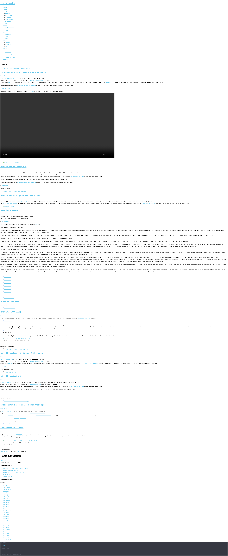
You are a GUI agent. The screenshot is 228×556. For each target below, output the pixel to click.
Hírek (6, 75)
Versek (7, 29)
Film (4, 32)
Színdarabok (8, 17)
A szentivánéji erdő (4, 451)
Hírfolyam (5, 59)
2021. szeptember (7, 510)
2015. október (6, 537)
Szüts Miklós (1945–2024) (12, 428)
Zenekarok (8, 21)
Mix (6, 46)
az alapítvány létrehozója (23, 85)
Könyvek (7, 13)
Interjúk (7, 36)
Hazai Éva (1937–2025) (10, 312)
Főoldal (5, 7)
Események (2, 75)
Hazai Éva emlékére (9, 210)
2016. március (6, 535)
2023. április (6, 502)
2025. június (6, 493)
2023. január (6, 504)
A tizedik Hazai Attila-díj (11, 376)
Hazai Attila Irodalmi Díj (7, 78)
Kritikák (7, 30)
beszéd (37, 224)
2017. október (6, 525)
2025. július (5, 491)
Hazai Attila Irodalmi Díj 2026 (13, 166)
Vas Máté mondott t (43, 415)
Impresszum (3, 545)
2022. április (6, 506)
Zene (4, 40)
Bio (6, 11)
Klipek (6, 38)
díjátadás (10, 363)
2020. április (6, 516)
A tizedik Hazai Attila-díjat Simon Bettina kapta (21, 353)
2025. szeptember (7, 489)
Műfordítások (8, 15)
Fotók (6, 50)
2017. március (6, 529)
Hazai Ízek (7, 42)
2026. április (6, 485)
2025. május (6, 495)
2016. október (6, 531)
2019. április (6, 518)
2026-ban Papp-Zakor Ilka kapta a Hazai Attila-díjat (23, 72)
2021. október (6, 508)
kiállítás (19, 451)
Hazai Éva (33, 85)
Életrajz (5, 9)
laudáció (108, 82)
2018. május (6, 520)
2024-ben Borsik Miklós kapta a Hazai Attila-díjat (22, 405)
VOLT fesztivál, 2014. (10, 57)
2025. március (6, 496)
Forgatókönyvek (9, 19)
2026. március (6, 487)
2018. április (6, 522)
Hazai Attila (7, 3)
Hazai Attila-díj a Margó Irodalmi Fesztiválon (20, 195)
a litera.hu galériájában (20, 418)
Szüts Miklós (30, 91)
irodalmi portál (35, 174)
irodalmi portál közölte (37, 80)
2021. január (6, 512)
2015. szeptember (7, 539)
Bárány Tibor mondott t (89, 363)
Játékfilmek (8, 34)
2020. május (6, 514)
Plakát (6, 55)
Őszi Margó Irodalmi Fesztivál (9, 203)
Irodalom (5, 25)
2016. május (6, 533)
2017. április (6, 527)
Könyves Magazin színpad (148, 203)
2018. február (6, 523)
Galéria (4, 48)
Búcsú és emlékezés (9, 302)
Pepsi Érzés (8, 44)
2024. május (6, 498)
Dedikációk (8, 52)
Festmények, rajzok (10, 54)
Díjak (6, 23)
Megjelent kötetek (9, 27)
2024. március (6, 500)
